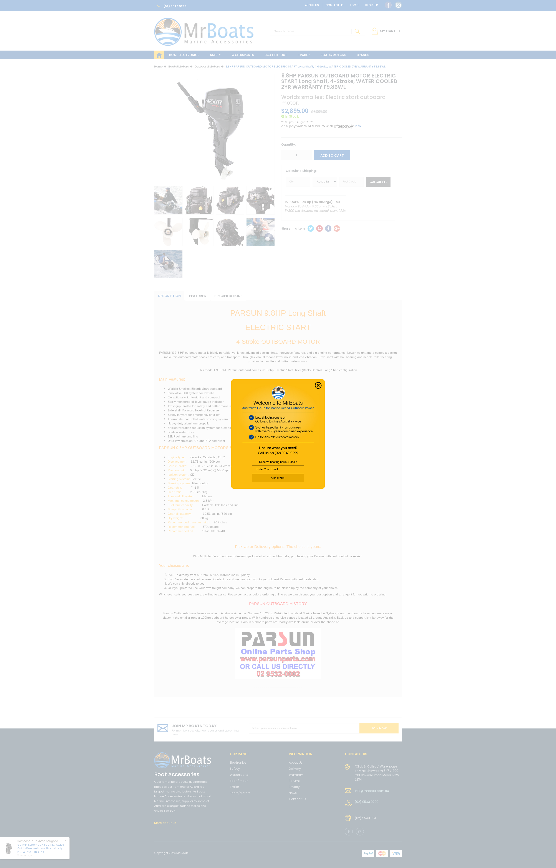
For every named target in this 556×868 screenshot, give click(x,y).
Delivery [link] (295, 768)
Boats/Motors (333, 55)
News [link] (293, 793)
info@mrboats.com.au (372, 791)
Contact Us (335, 5)
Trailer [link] (234, 787)
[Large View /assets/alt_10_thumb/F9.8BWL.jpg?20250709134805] (168, 200)
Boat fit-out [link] (239, 781)
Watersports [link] (239, 775)
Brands (363, 55)
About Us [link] (295, 763)
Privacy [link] (294, 787)
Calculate (378, 182)
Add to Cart (332, 155)
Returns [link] (294, 781)
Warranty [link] (296, 775)
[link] (388, 5)
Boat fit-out (276, 55)
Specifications (228, 295)
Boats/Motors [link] (240, 793)
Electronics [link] (238, 763)
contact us (356, 754)
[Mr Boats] (203, 30)
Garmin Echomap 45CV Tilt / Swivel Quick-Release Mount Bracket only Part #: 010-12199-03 (41, 848)
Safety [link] (235, 768)
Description (169, 295)
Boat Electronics (184, 55)
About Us (312, 5)
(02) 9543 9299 (175, 6)
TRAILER (304, 55)
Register (371, 5)
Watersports (243, 55)
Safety (215, 55)
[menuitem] (311, 228)
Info (357, 126)
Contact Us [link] (297, 799)
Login (354, 5)
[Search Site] (357, 31)
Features (197, 295)
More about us (165, 823)
